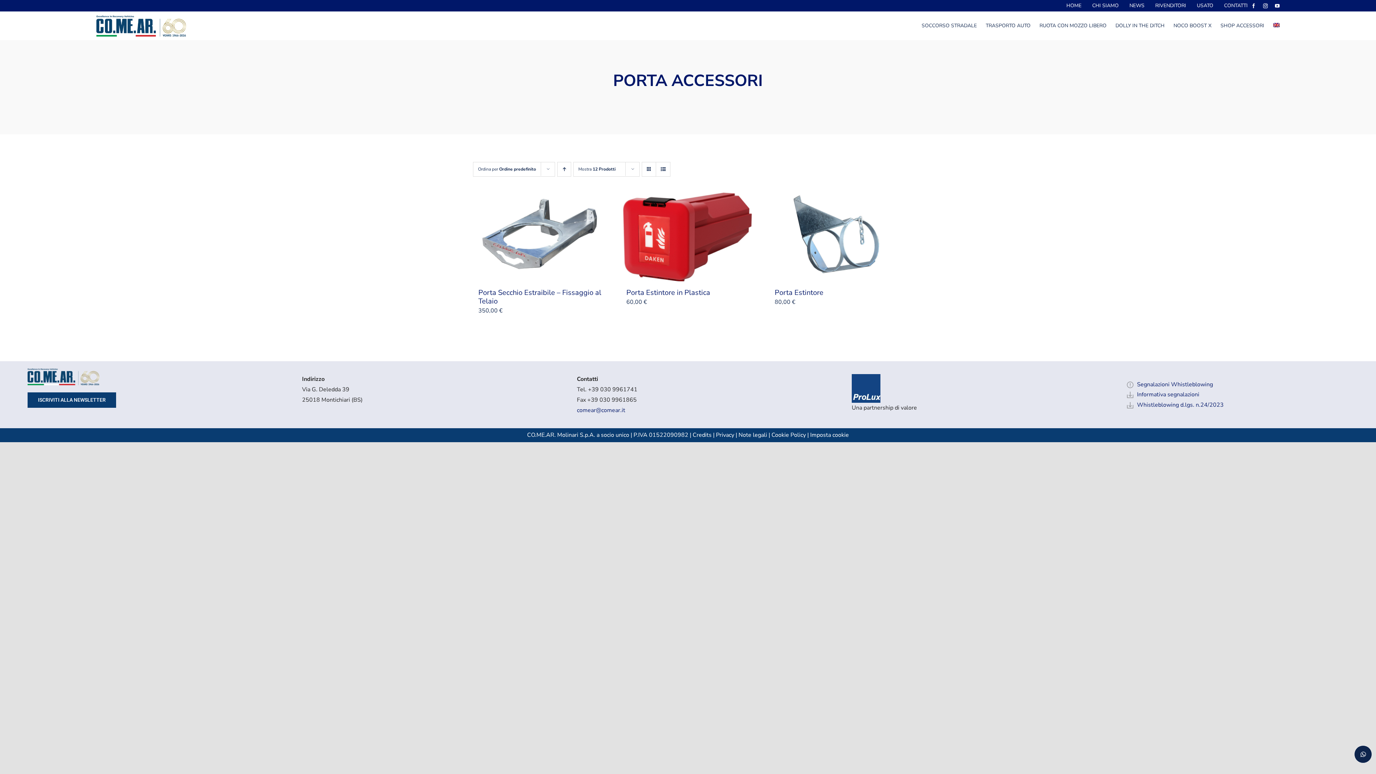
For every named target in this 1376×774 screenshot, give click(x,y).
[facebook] (1253, 6)
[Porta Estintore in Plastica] (688, 236)
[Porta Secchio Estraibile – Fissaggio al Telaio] (540, 236)
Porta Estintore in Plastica (668, 292)
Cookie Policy (788, 435)
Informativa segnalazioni (1168, 394)
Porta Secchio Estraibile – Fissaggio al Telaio (539, 297)
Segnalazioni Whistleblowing (1175, 384)
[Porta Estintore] (836, 236)
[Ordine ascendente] (564, 169)
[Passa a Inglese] (1276, 25)
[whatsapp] (1363, 754)
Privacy (725, 435)
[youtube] (1277, 6)
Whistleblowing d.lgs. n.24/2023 (1180, 405)
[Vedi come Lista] (663, 169)
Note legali (753, 435)
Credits (703, 435)
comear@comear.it (601, 410)
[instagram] (1265, 6)
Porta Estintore (799, 292)
